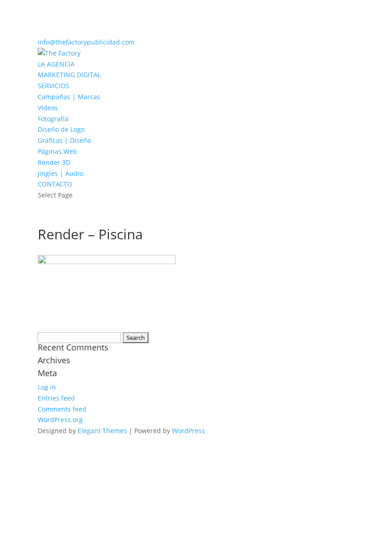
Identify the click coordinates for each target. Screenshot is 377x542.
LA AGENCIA (56, 64)
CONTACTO (55, 184)
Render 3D (54, 162)
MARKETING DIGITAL (69, 74)
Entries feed (56, 398)
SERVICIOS (53, 85)
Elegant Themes (102, 430)
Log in (47, 387)
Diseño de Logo (61, 129)
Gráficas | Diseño (64, 140)
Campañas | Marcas (69, 96)
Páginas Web (57, 151)
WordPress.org (60, 419)
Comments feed (62, 409)
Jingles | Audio (60, 173)
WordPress (188, 430)
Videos (48, 107)
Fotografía (53, 118)
